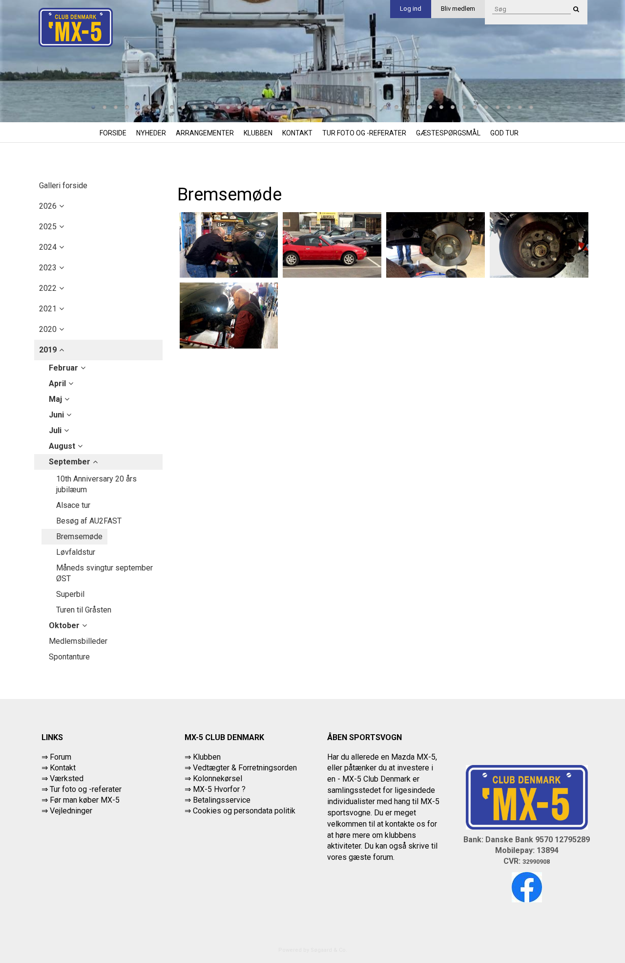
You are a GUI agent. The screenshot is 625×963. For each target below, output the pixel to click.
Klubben (258, 133)
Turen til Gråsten (83, 609)
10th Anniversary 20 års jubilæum (96, 484)
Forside (113, 133)
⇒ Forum (56, 757)
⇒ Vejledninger (67, 810)
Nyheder (151, 133)
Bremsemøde (79, 536)
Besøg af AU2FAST (89, 520)
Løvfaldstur (75, 552)
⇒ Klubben (203, 757)
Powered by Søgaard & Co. (312, 950)
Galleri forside (63, 185)
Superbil (70, 594)
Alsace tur (73, 505)
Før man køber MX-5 (85, 800)
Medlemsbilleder (78, 641)
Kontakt (297, 133)
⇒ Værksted (62, 778)
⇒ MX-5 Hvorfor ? (215, 789)
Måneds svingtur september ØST (104, 573)
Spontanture (69, 656)
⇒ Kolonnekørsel (213, 778)
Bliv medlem (458, 8)
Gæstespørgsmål (448, 133)
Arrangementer (205, 133)
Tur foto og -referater (364, 133)
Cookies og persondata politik (244, 810)
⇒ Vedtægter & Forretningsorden (241, 767)
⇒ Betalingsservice (217, 800)
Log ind (410, 8)
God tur (504, 133)
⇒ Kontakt (59, 767)
